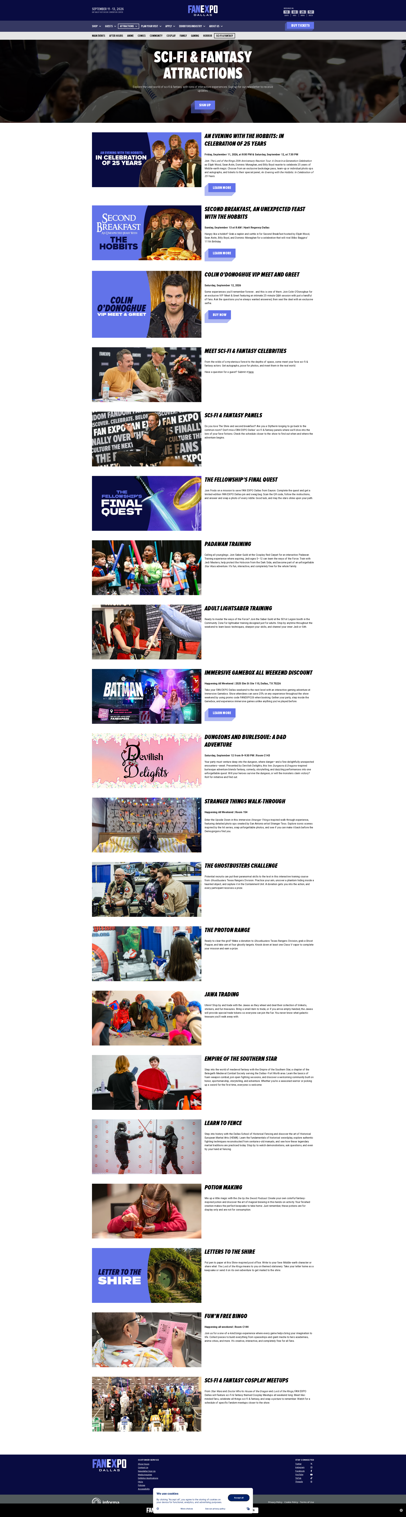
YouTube (299, 1474)
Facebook (300, 1471)
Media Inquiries (145, 1474)
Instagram (299, 1467)
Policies (141, 1485)
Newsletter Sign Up (147, 1471)
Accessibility (144, 1489)
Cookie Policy (291, 1502)
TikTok (298, 1478)
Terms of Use (307, 1502)
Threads (299, 1481)
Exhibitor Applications (148, 1478)
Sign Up (205, 105)
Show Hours (143, 1464)
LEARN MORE (222, 187)
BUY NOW (219, 314)
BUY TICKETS (300, 25)
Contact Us (143, 1467)
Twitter (298, 1464)
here (251, 371)
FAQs (140, 1482)
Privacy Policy (275, 1502)
